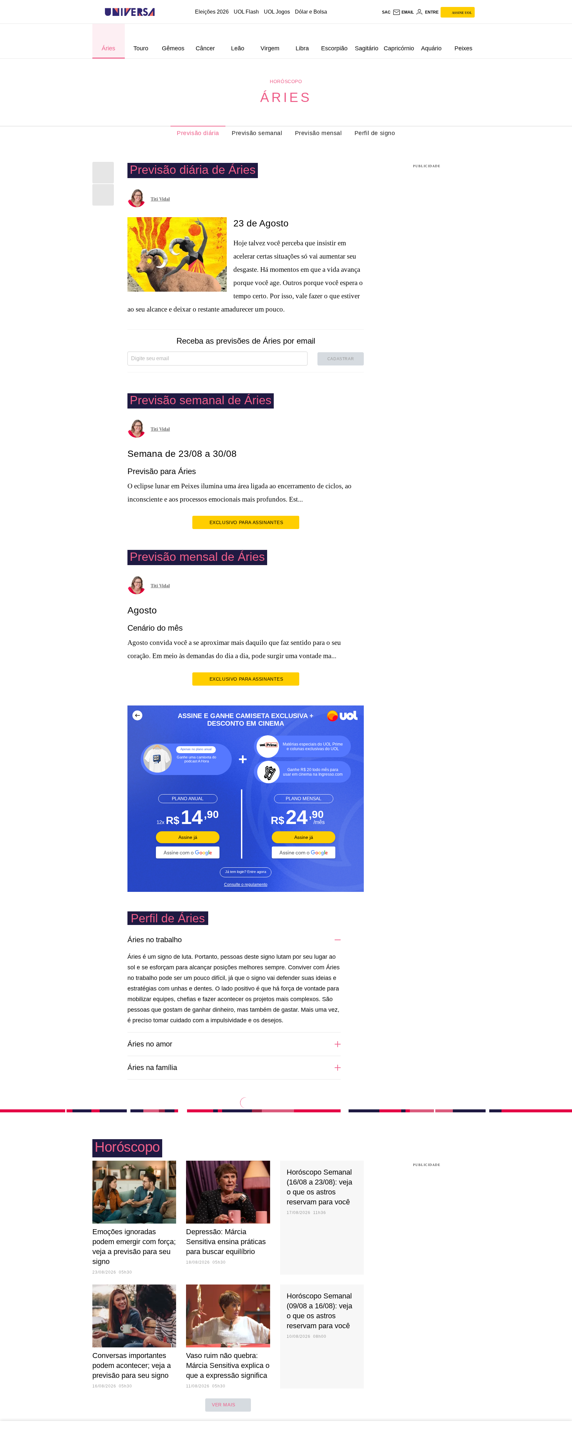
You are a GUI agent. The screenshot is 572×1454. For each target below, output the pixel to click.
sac (386, 12)
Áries (286, 97)
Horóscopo (286, 81)
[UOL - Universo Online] (160, 12)
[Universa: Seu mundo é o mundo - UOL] (130, 12)
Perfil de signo (375, 133)
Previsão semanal (257, 133)
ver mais (223, 1404)
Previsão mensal (318, 133)
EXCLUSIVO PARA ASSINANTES (246, 522)
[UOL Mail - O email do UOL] (403, 12)
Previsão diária (198, 133)
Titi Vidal (160, 199)
